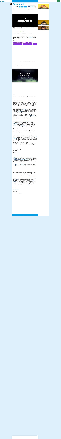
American (20, 35)
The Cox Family (24, 190)
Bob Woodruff (28, 190)
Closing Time (29, 142)
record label (24, 35)
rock (15, 73)
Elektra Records (31, 37)
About (14, 344)
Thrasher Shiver (25, 188)
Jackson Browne (22, 32)
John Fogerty (26, 144)
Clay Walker (34, 196)
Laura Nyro (24, 132)
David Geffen (22, 31)
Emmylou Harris (15, 188)
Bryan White (33, 188)
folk (13, 109)
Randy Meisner (19, 141)
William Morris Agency (26, 108)
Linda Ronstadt (30, 32)
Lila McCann (14, 189)
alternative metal (19, 73)
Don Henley (33, 140)
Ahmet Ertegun (23, 111)
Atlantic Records (19, 27)
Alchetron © (27, 344)
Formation (30, 42)
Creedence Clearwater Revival (17, 144)
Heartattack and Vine (25, 143)
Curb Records (23, 195)
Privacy (20, 344)
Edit (19, 6)
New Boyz (28, 228)
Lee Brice (14, 197)
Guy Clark (19, 190)
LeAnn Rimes (30, 196)
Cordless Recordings (22, 220)
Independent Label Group (32, 219)
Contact (23, 344)
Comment (25, 6)
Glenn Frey (14, 140)
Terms (18, 344)
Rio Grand (17, 197)
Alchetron (2, 1)
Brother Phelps (20, 188)
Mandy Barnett (16, 190)
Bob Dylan (26, 32)
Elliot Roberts (18, 31)
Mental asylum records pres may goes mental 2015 (20, 42)
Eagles (16, 32)
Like (22, 6)
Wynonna (27, 197)
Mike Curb (16, 195)
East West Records (29, 220)
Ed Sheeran (18, 32)
